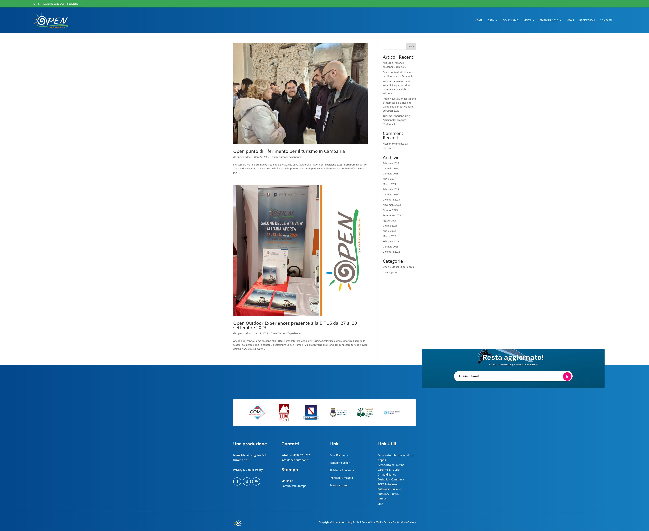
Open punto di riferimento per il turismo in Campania (289, 151)
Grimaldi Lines (387, 474)
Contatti (606, 20)
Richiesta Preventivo (342, 470)
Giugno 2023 (390, 225)
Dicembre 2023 (391, 199)
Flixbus (382, 499)
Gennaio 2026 (390, 168)
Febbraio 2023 (391, 241)
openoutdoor (244, 157)
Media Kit (287, 481)
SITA (380, 504)
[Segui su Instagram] (247, 481)
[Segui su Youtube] (256, 481)
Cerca (410, 46)
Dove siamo (511, 20)
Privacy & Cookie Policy (248, 470)
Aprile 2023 (389, 230)
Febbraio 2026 (391, 163)
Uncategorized (391, 272)
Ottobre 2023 (390, 210)
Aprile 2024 (389, 178)
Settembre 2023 (392, 215)
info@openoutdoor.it (294, 460)
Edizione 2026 (549, 20)
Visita (527, 20)
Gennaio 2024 (390, 194)
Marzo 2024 (389, 184)
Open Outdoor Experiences (287, 157)
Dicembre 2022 (391, 251)
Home (478, 20)
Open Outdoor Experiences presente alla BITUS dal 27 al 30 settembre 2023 (295, 325)
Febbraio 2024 (391, 189)
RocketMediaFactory (404, 522)
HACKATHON (587, 20)
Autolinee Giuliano (389, 489)
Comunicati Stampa (293, 486)
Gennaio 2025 (390, 173)
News (570, 20)
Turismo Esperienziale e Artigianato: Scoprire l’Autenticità (396, 120)
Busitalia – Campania (391, 479)
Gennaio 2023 (390, 246)
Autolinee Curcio (388, 494)
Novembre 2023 (392, 204)
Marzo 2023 (389, 236)
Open (490, 20)
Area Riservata (339, 455)
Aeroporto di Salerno (391, 465)
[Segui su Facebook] (237, 481)
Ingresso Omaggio (341, 478)
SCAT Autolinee (387, 484)
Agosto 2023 (389, 220)
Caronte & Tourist (389, 469)
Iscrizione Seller (340, 463)
